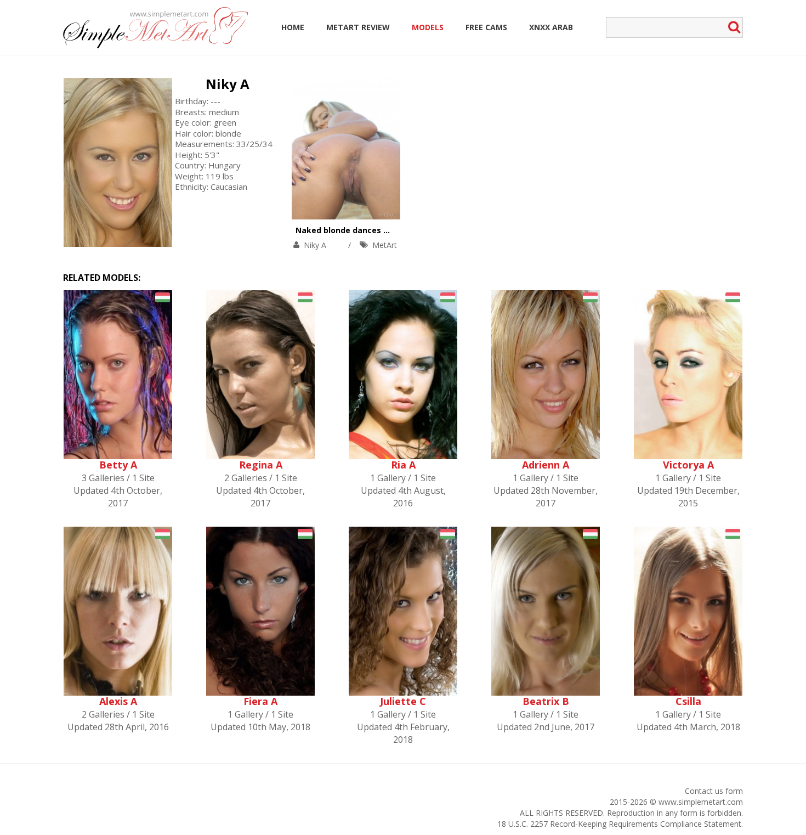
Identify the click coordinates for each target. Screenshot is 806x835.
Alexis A (118, 701)
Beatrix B (546, 701)
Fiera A (260, 701)
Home (292, 27)
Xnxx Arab (551, 27)
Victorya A (688, 464)
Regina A (260, 464)
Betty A (118, 464)
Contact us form (714, 791)
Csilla (688, 701)
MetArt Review (358, 27)
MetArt (384, 245)
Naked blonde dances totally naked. (367, 230)
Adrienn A (545, 464)
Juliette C (403, 701)
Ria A (403, 464)
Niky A (227, 84)
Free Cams (486, 27)
